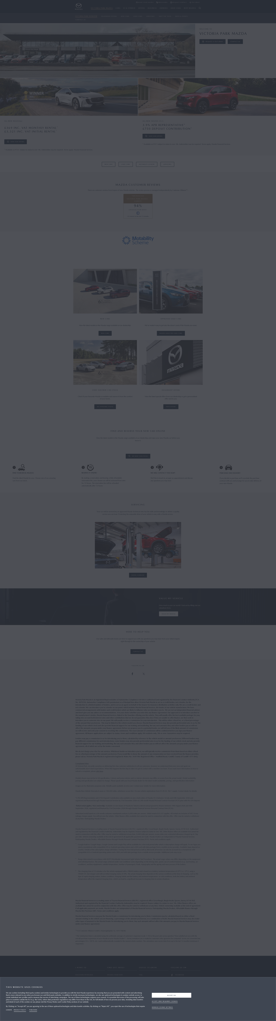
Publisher (33, 1010)
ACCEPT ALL (171, 995)
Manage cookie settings (162, 1007)
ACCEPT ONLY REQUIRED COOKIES (165, 1001)
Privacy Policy (20, 1010)
